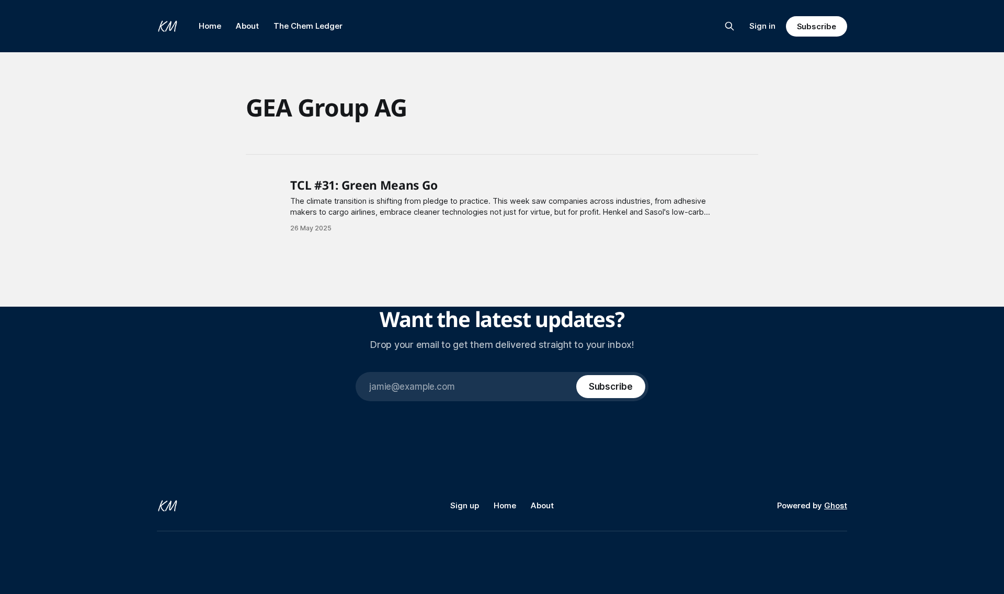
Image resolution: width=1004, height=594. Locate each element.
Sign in (762, 26)
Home (210, 26)
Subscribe (816, 26)
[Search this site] (729, 26)
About (247, 26)
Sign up (464, 505)
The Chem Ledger (308, 26)
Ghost (835, 505)
